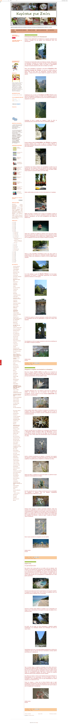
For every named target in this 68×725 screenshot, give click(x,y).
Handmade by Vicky (16, 348)
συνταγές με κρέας (15, 214)
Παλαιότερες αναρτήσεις (53, 713)
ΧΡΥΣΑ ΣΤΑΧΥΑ (15, 339)
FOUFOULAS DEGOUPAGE (17, 397)
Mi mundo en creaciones (17, 361)
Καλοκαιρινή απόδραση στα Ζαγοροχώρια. (36, 36)
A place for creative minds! (17, 327)
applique (21, 216)
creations (14, 377)
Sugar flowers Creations (17, 303)
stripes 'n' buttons (16, 389)
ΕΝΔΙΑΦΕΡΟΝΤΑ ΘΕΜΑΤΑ (21, 30)
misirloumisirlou (15, 476)
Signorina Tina (15, 494)
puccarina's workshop (16, 287)
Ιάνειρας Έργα (15, 273)
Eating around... (15, 364)
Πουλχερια (14, 422)
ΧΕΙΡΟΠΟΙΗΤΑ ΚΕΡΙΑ (16, 419)
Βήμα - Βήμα (15, 448)
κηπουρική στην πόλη (16, 437)
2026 (14, 222)
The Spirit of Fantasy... (16, 454)
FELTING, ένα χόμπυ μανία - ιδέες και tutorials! (19, 192)
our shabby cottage (16, 403)
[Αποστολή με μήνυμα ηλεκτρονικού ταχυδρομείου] (35, 363)
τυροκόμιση (16, 215)
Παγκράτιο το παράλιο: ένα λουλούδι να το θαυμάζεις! (39, 369)
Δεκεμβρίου (15, 232)
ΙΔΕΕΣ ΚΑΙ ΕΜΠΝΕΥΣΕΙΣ (41, 30)
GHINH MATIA (15, 284)
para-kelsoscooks (16, 413)
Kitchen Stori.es (15, 281)
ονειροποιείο (15, 300)
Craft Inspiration (15, 481)
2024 (14, 224)
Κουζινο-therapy (15, 304)
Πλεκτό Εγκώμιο (15, 427)
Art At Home (15, 342)
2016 (14, 254)
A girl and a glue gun (16, 266)
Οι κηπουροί (15, 479)
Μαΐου (15, 245)
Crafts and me (15, 315)
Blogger (37, 722)
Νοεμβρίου (15, 233)
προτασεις (28, 558)
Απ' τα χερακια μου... (16, 333)
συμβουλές (21, 213)
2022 (14, 227)
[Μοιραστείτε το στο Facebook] (37, 363)
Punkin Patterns (15, 383)
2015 (14, 255)
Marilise (14, 370)
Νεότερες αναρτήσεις (28, 713)
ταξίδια (31, 364)
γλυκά (21, 206)
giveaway (13, 217)
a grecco (14, 491)
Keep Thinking (15, 430)
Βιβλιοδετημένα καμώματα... (19, 177)
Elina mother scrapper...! (17, 410)
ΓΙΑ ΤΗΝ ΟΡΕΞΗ (51, 30)
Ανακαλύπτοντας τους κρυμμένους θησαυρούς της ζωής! (17, 483)
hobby (16, 217)
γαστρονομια (14, 206)
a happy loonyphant (16, 460)
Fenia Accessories (16, 367)
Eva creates (15, 374)
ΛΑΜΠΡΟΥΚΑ (15, 301)
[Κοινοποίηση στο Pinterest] (38, 363)
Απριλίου (15, 246)
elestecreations (15, 373)
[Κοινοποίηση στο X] (37, 363)
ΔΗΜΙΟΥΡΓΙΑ (15, 307)
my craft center (15, 345)
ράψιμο (19, 212)
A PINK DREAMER (16, 269)
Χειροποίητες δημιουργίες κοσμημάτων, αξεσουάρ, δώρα (17, 395)
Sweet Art (14, 382)
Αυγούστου (15, 237)
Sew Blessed (15, 283)
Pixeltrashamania (15, 457)
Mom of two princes (16, 436)
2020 (14, 229)
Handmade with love (16, 330)
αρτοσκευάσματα (14, 205)
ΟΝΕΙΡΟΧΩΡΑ (15, 456)
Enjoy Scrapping (15, 450)
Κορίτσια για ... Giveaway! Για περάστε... (19, 158)
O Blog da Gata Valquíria (17, 340)
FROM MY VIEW (15, 433)
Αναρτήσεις (15, 99)
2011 (14, 260)
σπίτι (17, 213)
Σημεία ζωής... (28, 563)
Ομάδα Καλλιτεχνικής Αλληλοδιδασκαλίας (16, 425)
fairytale (14, 286)
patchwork (14, 218)
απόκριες (21, 204)
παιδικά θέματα (15, 210)
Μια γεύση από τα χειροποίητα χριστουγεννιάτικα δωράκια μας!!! (19, 187)
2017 (14, 253)
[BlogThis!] (36, 363)
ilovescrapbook (15, 323)
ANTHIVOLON (15, 404)
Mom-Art (14, 500)
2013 (14, 258)
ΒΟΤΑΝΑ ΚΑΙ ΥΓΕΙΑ (16, 272)
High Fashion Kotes (16, 439)
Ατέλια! (14, 488)
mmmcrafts (15, 290)
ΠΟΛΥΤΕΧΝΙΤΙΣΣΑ (16, 475)
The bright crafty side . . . (17, 440)
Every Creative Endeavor (17, 472)
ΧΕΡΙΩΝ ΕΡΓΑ (15, 487)
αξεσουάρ (14, 204)
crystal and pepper (16, 312)
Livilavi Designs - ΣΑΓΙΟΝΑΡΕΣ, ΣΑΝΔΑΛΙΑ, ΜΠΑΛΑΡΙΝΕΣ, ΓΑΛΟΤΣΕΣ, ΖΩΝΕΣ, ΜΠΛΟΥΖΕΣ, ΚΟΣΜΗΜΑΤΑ (17, 387)
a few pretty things (16, 417)
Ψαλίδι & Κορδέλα (16, 485)
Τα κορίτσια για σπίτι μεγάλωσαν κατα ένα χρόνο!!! (19, 163)
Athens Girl (15, 469)
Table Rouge (15, 293)
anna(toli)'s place (15, 420)
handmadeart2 (15, 443)
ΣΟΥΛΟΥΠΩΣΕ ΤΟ (16, 267)
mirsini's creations (16, 398)
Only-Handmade (15, 466)
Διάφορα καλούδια (16, 400)
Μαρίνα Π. (14, 423)
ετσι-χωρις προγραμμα (16, 416)
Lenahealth (15, 497)
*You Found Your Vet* (16, 451)
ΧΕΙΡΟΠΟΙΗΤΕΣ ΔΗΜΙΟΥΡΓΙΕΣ (15, 311)
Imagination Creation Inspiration (16, 358)
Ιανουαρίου (15, 250)
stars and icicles (15, 336)
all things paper (15, 275)
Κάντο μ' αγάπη (15, 270)
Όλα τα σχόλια (15, 100)
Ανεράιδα (14, 346)
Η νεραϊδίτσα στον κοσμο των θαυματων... (17, 447)
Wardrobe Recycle (16, 379)
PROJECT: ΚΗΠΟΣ (31, 30)
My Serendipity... (15, 473)
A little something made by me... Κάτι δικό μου (17, 319)
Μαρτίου (15, 247)
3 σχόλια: (30, 557)
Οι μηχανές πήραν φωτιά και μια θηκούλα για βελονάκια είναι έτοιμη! (19, 169)
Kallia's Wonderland (16, 478)
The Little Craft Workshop (17, 407)
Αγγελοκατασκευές (16, 360)
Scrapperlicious (15, 289)
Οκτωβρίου (15, 234)
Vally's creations (15, 442)
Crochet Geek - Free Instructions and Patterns (17, 298)
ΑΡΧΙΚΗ (13, 30)
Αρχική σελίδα (40, 713)
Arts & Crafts (15, 453)
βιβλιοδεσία (21, 205)
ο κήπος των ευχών (16, 463)
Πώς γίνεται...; (15, 434)
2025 (14, 223)
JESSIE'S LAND (15, 376)
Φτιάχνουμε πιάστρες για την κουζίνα (19, 182)
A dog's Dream (15, 296)
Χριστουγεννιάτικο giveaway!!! (19, 152)
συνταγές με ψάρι (20, 214)
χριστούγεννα (17, 216)
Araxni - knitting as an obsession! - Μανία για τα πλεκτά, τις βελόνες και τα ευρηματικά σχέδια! (17, 355)
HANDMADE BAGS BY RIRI (17, 392)
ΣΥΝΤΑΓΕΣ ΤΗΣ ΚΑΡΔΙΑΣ (17, 314)
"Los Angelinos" (15, 380)
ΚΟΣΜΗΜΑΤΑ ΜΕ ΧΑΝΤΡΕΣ (17, 349)
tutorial (17, 218)
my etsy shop (20, 217)
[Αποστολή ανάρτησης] (33, 557)
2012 (14, 259)
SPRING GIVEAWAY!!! (19, 148)
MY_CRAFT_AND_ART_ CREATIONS (16, 326)
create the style (15, 391)
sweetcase (14, 352)
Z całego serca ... (15, 343)
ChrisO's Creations (16, 401)
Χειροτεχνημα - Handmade (17, 276)
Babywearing (15, 322)
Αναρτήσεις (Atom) (31, 715)
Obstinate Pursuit (16, 317)
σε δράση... (28, 364)
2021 (14, 228)
